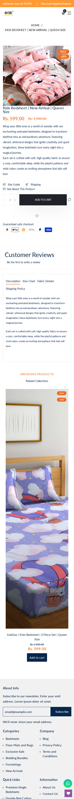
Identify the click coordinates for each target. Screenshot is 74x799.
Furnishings (13, 764)
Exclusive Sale (15, 751)
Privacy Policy (52, 745)
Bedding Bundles (17, 758)
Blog (46, 738)
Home (35, 25)
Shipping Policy (15, 288)
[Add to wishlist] (37, 216)
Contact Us (50, 793)
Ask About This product (21, 189)
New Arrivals (14, 771)
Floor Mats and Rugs (19, 745)
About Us (49, 787)
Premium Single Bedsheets (16, 789)
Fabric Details (45, 281)
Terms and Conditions (50, 754)
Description (13, 281)
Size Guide (13, 184)
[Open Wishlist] (68, 793)
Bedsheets (12, 738)
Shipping (35, 184)
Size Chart (29, 281)
